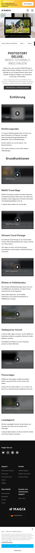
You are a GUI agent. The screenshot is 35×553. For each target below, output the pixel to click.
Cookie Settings (17, 550)
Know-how (4, 474)
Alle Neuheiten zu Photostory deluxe (17, 87)
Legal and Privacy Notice (7, 542)
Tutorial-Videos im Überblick (9, 43)
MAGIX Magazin (23, 470)
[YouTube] (3, 452)
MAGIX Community (24, 474)
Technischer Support (7, 470)
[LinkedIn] (12, 452)
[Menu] (32, 10)
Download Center (6, 477)
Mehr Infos (21, 498)
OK (17, 546)
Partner (3, 480)
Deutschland (18, 515)
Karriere (3, 499)
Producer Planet (23, 477)
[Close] (32, 529)
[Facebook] (17, 452)
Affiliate (3, 483)
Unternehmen (5, 493)
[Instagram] (8, 452)
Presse (3, 503)
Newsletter (4, 496)
